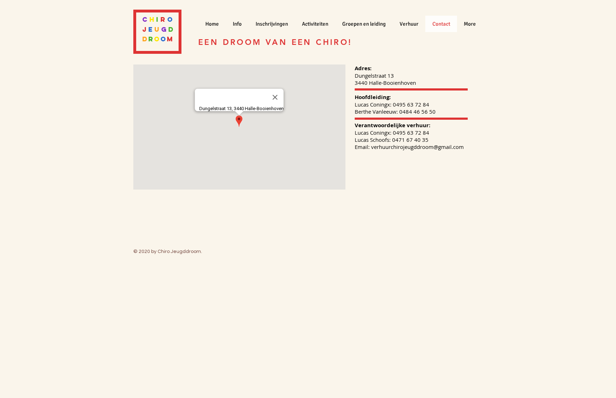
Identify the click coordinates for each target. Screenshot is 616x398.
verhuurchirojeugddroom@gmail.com (417, 146)
